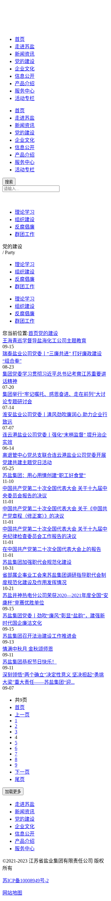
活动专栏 (25, 98)
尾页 (20, 779)
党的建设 (25, 61)
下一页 (22, 772)
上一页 (22, 714)
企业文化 (25, 68)
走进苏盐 (25, 46)
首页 (20, 39)
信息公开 (25, 76)
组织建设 (25, 219)
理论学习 (25, 212)
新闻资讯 (25, 54)
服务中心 (25, 91)
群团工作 (25, 234)
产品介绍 (25, 83)
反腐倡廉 (25, 226)
